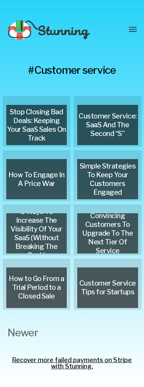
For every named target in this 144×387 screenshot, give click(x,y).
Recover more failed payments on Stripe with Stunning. (72, 363)
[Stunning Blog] (58, 29)
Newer (22, 332)
